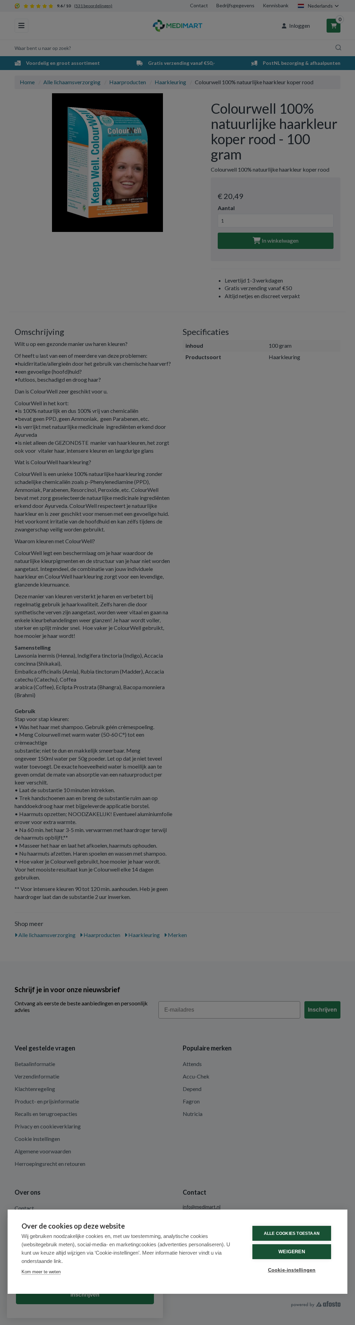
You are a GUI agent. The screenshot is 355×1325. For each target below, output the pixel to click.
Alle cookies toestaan (292, 1233)
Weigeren (291, 1251)
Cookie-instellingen (292, 1270)
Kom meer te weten (41, 1271)
